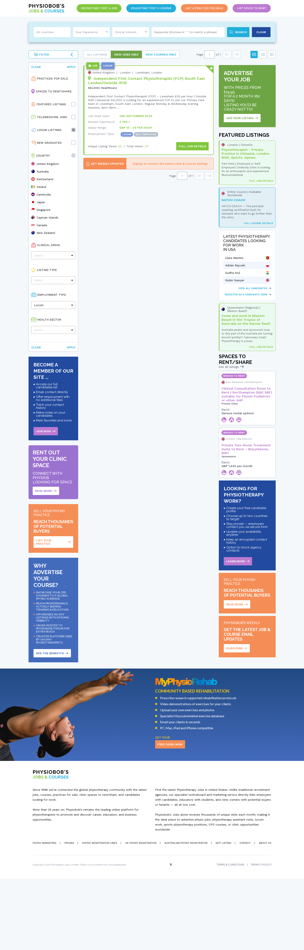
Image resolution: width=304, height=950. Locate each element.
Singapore (43, 209)
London (125, 72)
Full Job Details (261, 180)
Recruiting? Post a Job (99, 8)
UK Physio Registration (140, 842)
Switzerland (45, 179)
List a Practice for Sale (204, 8)
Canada (42, 225)
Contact (245, 842)
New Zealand (46, 232)
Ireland (41, 186)
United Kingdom (48, 163)
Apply (71, 67)
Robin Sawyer (234, 280)
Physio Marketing (44, 842)
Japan (41, 202)
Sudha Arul (232, 272)
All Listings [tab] (97, 54)
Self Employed (146, 134)
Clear (36, 67)
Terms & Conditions (230, 864)
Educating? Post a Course (151, 8)
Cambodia (44, 194)
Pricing (69, 842)
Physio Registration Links (99, 842)
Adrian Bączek (235, 265)
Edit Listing (223, 842)
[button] (73, 155)
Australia (43, 171)
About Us (265, 842)
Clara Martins (234, 258)
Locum (126, 134)
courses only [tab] (160, 54)
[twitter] (171, 864)
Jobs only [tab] (126, 54)
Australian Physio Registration (186, 842)
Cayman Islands (47, 217)
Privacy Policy (261, 864)
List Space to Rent (251, 8)
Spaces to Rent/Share (54, 91)
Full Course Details (258, 223)
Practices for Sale (52, 78)
